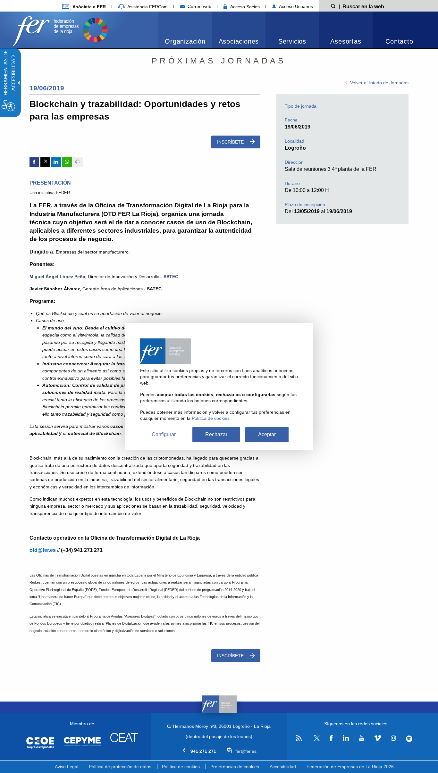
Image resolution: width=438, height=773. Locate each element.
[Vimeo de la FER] (377, 738)
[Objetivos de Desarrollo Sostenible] (95, 29)
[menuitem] (84, 7)
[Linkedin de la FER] (346, 738)
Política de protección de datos (120, 766)
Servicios (292, 41)
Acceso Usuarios (295, 6)
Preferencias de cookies (234, 766)
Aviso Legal (66, 766)
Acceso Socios (244, 6)
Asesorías (345, 41)
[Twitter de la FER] (316, 740)
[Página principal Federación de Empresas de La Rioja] (47, 29)
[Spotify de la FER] (409, 738)
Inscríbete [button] (231, 142)
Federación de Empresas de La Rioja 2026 (350, 766)
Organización (185, 41)
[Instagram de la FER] (393, 738)
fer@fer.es (245, 751)
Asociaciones (239, 41)
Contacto (399, 41)
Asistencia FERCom (147, 6)
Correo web (198, 6)
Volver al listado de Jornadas (379, 82)
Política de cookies (181, 766)
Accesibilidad (283, 766)
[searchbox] (376, 6)
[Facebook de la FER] (331, 738)
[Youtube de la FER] (361, 738)
